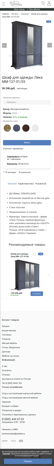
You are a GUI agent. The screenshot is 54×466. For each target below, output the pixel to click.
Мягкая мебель (9, 343)
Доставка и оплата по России (16, 379)
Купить (27, 143)
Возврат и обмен (10, 406)
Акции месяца (9, 330)
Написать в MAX (10, 429)
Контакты (7, 370)
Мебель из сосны (10, 356)
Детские (6, 351)
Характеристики (26, 184)
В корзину (37, 294)
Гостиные (6, 334)
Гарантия (6, 402)
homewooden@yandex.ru (13, 433)
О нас (4, 366)
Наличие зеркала (11, 97)
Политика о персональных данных (19, 414)
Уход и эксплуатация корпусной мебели (21, 393)
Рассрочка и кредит (11, 410)
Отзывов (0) (40, 184)
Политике (6, 454)
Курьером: (12, 164)
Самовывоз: (13, 156)
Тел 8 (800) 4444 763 (12, 383)
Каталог (6, 326)
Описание (12, 184)
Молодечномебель (19, 109)
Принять (28, 461)
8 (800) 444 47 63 (13, 419)
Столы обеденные (11, 347)
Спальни (6, 339)
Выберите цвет (10, 121)
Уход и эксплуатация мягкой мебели (20, 397)
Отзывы (6, 374)
